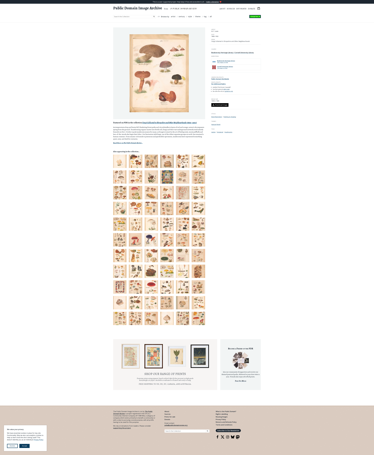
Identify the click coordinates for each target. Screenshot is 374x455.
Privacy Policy (221, 419)
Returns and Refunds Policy (226, 422)
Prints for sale (170, 417)
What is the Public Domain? (226, 411)
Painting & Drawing (230, 117)
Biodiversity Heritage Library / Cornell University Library (232, 53)
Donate (251, 8)
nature (213, 132)
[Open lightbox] (159, 73)
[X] (222, 438)
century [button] (182, 16)
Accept (24, 446)
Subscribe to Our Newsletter (228, 430)
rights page (226, 89)
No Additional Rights (218, 84)
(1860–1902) (169, 122)
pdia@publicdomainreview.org (176, 425)
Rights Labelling (222, 414)
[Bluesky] (232, 438)
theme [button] (197, 16)
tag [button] (205, 16)
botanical (220, 132)
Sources (231, 8)
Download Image (221, 105)
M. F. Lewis (214, 31)
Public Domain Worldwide (220, 79)
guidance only (229, 91)
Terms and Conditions (224, 425)
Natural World (215, 124)
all (211, 16)
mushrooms (228, 132)
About (222, 8)
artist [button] (173, 16)
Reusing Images (222, 417)
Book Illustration (216, 117)
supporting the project (122, 428)
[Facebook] (217, 438)
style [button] (190, 16)
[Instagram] (227, 438)
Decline (12, 446)
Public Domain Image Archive (137, 8)
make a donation (212, 2)
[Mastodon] (237, 438)
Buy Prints (241, 8)
